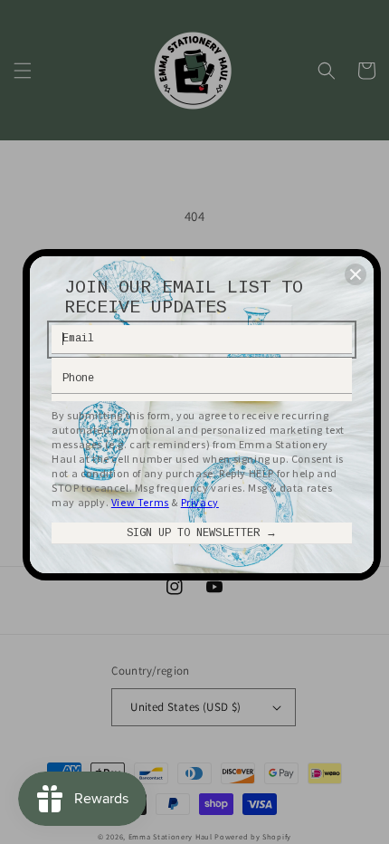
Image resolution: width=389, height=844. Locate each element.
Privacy (200, 502)
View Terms (140, 502)
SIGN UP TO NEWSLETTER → (202, 533)
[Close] (355, 274)
